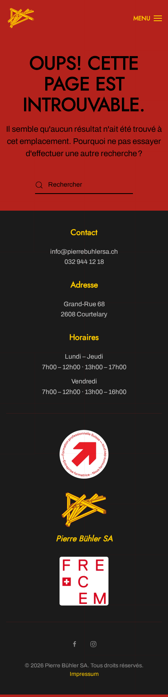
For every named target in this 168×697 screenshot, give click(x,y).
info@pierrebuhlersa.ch (84, 251)
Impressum (84, 674)
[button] (147, 18)
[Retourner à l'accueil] (20, 18)
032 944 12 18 (84, 261)
